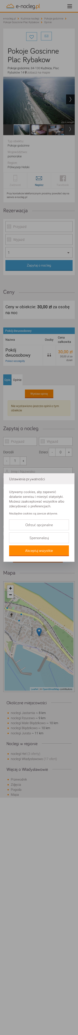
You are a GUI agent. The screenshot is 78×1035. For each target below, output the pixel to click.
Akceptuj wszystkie (39, 551)
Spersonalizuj (39, 538)
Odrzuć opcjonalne (39, 525)
